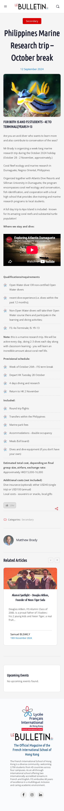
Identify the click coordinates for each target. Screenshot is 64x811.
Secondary (28, 519)
